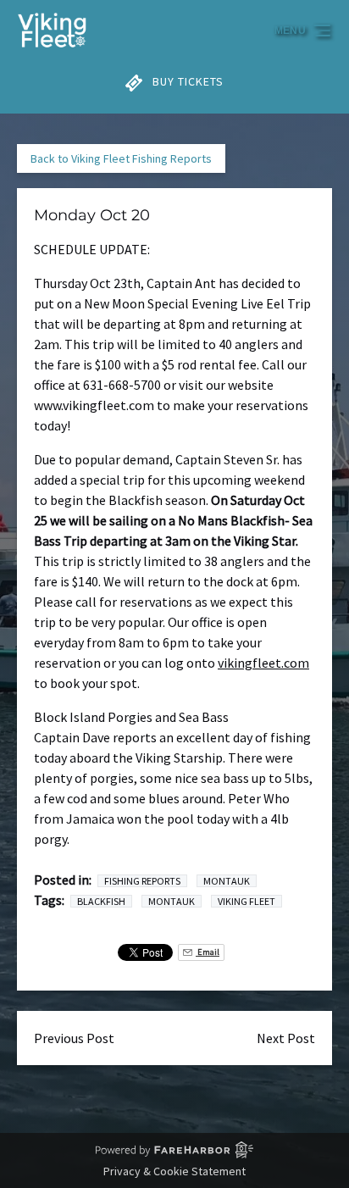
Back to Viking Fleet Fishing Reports (121, 158)
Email (207, 952)
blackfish (101, 901)
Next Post (286, 1038)
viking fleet (246, 901)
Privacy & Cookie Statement (174, 1171)
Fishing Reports (142, 880)
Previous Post (74, 1038)
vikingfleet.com (263, 662)
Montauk (226, 880)
